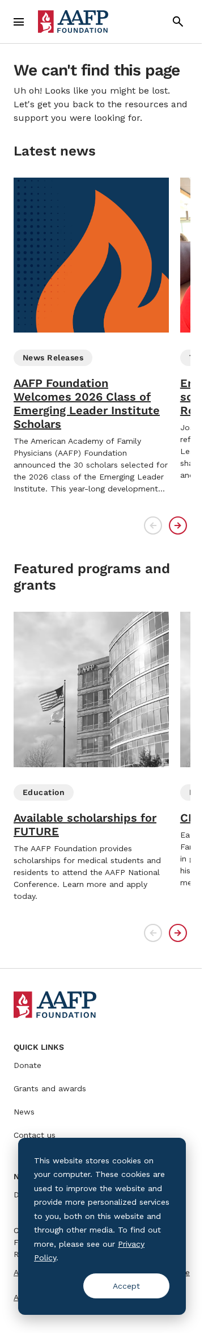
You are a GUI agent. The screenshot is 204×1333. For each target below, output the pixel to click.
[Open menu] (18, 21)
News (24, 1111)
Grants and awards (50, 1088)
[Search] (177, 21)
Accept (126, 1285)
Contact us (35, 1134)
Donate (27, 1065)
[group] (91, 336)
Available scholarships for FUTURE (85, 824)
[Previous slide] (153, 525)
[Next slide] (177, 525)
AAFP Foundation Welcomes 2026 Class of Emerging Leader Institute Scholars (87, 403)
